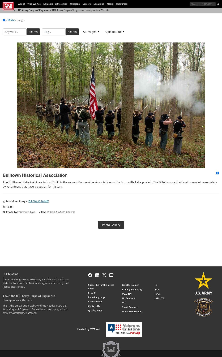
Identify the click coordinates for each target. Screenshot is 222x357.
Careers (87, 4)
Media (110, 4)
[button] (218, 4)
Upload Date (113, 32)
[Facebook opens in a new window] (90, 275)
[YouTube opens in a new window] (111, 275)
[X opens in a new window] (104, 275)
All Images (90, 32)
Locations (98, 4)
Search (33, 32)
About (21, 4)
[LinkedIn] (97, 275)
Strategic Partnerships (55, 4)
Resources (121, 4)
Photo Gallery (111, 225)
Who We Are (34, 4)
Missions (75, 4)
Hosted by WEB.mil (88, 329)
